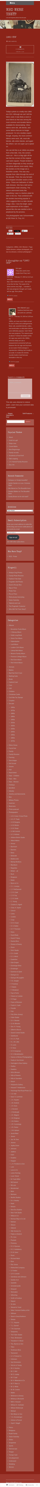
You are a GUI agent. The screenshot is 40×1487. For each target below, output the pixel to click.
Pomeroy (14, 1243)
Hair (10, 769)
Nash (12, 1203)
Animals (11, 667)
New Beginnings (14, 449)
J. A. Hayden (15, 1100)
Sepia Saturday (14, 600)
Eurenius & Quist (16, 971)
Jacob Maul (14, 1133)
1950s (13, 735)
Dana (12, 932)
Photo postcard (14, 809)
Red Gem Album (16, 659)
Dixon (13, 947)
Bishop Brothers (16, 862)
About (11, 437)
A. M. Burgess (15, 822)
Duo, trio (11, 465)
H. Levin (13, 1045)
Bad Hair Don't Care (15, 673)
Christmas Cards (14, 694)
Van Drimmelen (16, 1362)
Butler (13, 880)
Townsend (14, 1353)
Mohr (12, 1191)
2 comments (20, 49)
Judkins (13, 1152)
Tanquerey (14, 1331)
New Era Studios (16, 1209)
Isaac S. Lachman (17, 1097)
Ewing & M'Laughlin (17, 978)
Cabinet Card (13, 682)
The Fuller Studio (16, 1335)
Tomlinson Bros (16, 1350)
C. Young (14, 901)
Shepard (13, 1289)
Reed (12, 1255)
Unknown (14, 1359)
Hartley (13, 1066)
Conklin (13, 917)
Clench (13, 910)
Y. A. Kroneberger (16, 1417)
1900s (13, 719)
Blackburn (14, 865)
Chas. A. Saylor (16, 907)
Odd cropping (13, 458)
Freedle (13, 1008)
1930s (13, 729)
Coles (13, 914)
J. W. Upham (15, 1130)
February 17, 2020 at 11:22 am (24, 277)
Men (10, 797)
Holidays (12, 785)
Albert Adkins (15, 840)
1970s (13, 741)
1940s (13, 732)
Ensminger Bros (16, 965)
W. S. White (14, 1386)
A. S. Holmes (15, 834)
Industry (11, 791)
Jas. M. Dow (15, 1139)
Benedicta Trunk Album (18, 629)
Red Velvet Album (17, 662)
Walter (13, 1392)
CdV (20, 247)
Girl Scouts (12, 763)
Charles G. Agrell (16, 904)
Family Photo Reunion (16, 575)
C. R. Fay (14, 895)
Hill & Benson (15, 1072)
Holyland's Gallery (17, 1084)
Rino (12, 1261)
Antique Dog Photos (15, 572)
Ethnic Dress (13, 745)
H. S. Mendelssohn (17, 1054)
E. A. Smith (14, 953)
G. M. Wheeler (15, 1023)
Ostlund (13, 1228)
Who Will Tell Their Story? (17, 609)
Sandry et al (15, 1280)
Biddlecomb (15, 859)
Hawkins (13, 1069)
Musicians (12, 806)
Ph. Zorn (13, 1237)
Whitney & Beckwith (17, 1399)
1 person (15, 295)
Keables (13, 1158)
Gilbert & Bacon (16, 1029)
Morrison (13, 1194)
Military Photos (14, 800)
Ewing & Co (15, 975)
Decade (11, 703)
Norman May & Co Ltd (18, 1219)
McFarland (14, 1182)
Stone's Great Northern (18, 1316)
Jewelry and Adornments (17, 794)
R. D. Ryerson (15, 1246)
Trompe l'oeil (13, 1455)
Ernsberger (14, 968)
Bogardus (14, 868)
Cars (10, 685)
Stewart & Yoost (16, 1307)
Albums (11, 625)
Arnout (13, 843)
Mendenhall (15, 1188)
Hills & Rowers (16, 1075)
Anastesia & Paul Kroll (16, 455)
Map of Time (13, 588)
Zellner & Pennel (16, 1420)
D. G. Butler (14, 926)
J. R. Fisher (14, 1127)
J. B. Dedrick (15, 1103)
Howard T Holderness (18, 1087)
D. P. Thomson (15, 929)
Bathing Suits (13, 676)
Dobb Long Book (16, 635)
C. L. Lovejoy (15, 886)
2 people (17, 361)
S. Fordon (14, 1270)
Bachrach (14, 846)
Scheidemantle (16, 1286)
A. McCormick (15, 831)
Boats (11, 679)
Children (12, 691)
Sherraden (14, 1292)
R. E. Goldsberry (16, 1249)
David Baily (14, 935)
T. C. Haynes (15, 1322)
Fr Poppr (13, 999)
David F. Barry (15, 938)
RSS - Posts (13, 556)
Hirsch (13, 1081)
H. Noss (13, 1048)
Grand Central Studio (18, 1033)
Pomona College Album (18, 656)
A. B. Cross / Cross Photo (19, 816)
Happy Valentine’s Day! (10, 415)
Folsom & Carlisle (17, 996)
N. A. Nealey (15, 1200)
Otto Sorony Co (16, 1231)
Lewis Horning (15, 1173)
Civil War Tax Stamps (16, 697)
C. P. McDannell (16, 889)
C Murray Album (16, 632)
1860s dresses (11, 249)
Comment (26, 396)
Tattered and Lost (14, 603)
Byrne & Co (14, 883)
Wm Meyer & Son (16, 1414)
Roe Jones (14, 1264)
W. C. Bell (14, 1371)
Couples (11, 700)
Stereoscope (13, 1449)
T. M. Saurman (15, 1328)
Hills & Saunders (16, 1078)
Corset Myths (13, 446)
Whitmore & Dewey (17, 1396)
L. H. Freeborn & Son (18, 1164)
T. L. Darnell (15, 1325)
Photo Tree (12, 591)
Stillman (13, 1313)
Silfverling (14, 1295)
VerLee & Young (16, 1365)
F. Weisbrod (15, 990)
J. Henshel (14, 1109)
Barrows (13, 850)
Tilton (12, 1347)
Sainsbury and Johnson (18, 1277)
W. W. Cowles (15, 1389)
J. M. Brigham (15, 1118)
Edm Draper (15, 962)
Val (17, 268)
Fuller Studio (15, 1017)
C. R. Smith (14, 898)
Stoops (13, 1319)
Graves (11, 766)
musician (12, 803)
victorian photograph (24, 252)
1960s (13, 738)
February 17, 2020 (20, 51)
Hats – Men (12, 779)
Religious (12, 1430)
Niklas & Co (15, 1216)
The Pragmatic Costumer (17, 606)
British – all (14, 871)
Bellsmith (14, 856)
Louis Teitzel (15, 1176)
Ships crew (12, 443)
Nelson (13, 1206)
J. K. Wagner (15, 1115)
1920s (13, 725)
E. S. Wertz (14, 956)
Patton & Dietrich (16, 1234)
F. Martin (13, 987)
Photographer (13, 812)
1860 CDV (11, 37)
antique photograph (22, 249)
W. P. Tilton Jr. (15, 1383)
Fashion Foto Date (15, 579)
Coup (12, 920)
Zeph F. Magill (15, 1423)
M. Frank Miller (15, 1179)
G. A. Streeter (15, 1020)
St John (13, 1304)
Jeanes (13, 1142)
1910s (13, 722)
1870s (13, 710)
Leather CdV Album (17, 647)
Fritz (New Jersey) (17, 1014)
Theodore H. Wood (17, 1341)
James (13, 1136)
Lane (12, 1167)
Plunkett (13, 1240)
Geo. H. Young (15, 1026)
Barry (12, 852)
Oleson (13, 1225)
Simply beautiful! (21, 480)
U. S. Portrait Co (16, 1356)
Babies (11, 670)
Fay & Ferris (15, 993)
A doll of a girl (13, 440)
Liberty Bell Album (17, 650)
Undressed (12, 1461)
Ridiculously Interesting (16, 597)
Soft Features (28, 413)
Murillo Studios (16, 1197)
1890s (13, 716)
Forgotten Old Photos (16, 582)
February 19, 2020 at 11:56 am (24, 316)
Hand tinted (12, 772)
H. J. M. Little (15, 1042)
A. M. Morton (15, 825)
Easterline (14, 959)
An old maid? (24, 496)
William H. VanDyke (17, 1405)
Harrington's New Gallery (19, 1063)
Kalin (12, 1154)
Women (25, 247)
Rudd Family (13, 1433)
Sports (11, 1446)
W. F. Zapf (14, 1377)
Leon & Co (14, 1170)
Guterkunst (14, 1036)
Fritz (12, 1011)
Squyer (13, 1301)
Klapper (13, 1161)
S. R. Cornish (15, 1273)
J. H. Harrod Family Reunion (18, 462)
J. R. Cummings (16, 1124)
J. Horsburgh (15, 1112)
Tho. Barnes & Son (17, 1344)
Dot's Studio (15, 950)
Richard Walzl (15, 1258)
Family (11, 751)
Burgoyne (14, 877)
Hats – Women (14, 782)
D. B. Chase (15, 923)
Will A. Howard (15, 1402)
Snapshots (12, 1443)
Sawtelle (13, 1283)
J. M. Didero (15, 1121)
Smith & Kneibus (16, 1298)
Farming (11, 757)
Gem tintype (13, 760)
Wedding (12, 1464)
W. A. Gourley (15, 1368)
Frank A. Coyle (15, 1005)
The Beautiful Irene (24, 488)
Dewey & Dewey (16, 944)
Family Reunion (14, 754)
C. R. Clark (14, 892)
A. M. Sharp (14, 828)
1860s (16, 247)
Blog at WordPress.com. (14, 1482)
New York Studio (16, 1212)
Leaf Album (14, 644)
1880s (13, 713)
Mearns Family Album (18, 653)
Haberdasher (15, 641)
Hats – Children (14, 775)
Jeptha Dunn (15, 1145)
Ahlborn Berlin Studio (18, 837)
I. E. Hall (13, 1094)
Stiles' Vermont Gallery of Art (20, 1310)
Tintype (11, 1452)
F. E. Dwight (15, 981)
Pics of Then (13, 594)
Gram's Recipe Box (15, 585)
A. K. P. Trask (15, 819)
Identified (12, 788)
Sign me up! (13, 537)
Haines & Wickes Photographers (21, 1057)
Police (11, 1427)
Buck (12, 874)
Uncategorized (14, 1458)
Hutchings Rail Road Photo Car (21, 1090)
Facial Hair (12, 748)
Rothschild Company (18, 1267)
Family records (14, 452)
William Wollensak (17, 1408)
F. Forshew (14, 984)
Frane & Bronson (16, 1002)
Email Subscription (17, 521)
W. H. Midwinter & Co (18, 1380)
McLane (13, 1185)
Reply (10, 299)
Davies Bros (15, 941)
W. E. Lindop (15, 1374)
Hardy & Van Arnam (17, 1060)
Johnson (13, 1148)
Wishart (13, 1411)
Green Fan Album (16, 638)
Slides (11, 1439)
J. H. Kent (14, 1106)
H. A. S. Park (15, 1039)
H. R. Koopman (16, 1051)
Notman (13, 1222)
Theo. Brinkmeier (16, 1338)
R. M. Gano (14, 1252)
